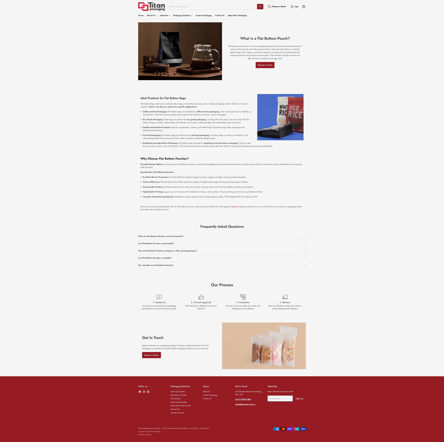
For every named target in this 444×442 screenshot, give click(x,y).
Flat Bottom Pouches (178, 395)
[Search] (260, 6)
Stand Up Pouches (178, 391)
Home (140, 15)
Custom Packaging (204, 15)
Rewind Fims (175, 409)
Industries (164, 15)
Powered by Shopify (144, 434)
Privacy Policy (204, 428)
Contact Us (220, 15)
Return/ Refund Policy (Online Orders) (175, 428)
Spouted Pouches (177, 412)
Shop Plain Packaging (237, 15)
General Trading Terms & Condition (149, 428)
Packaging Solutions (182, 15)
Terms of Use (194, 428)
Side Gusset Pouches (179, 402)
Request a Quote (265, 65)
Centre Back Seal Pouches (181, 405)
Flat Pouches (175, 398)
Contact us (234, 206)
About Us (151, 15)
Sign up (299, 398)
